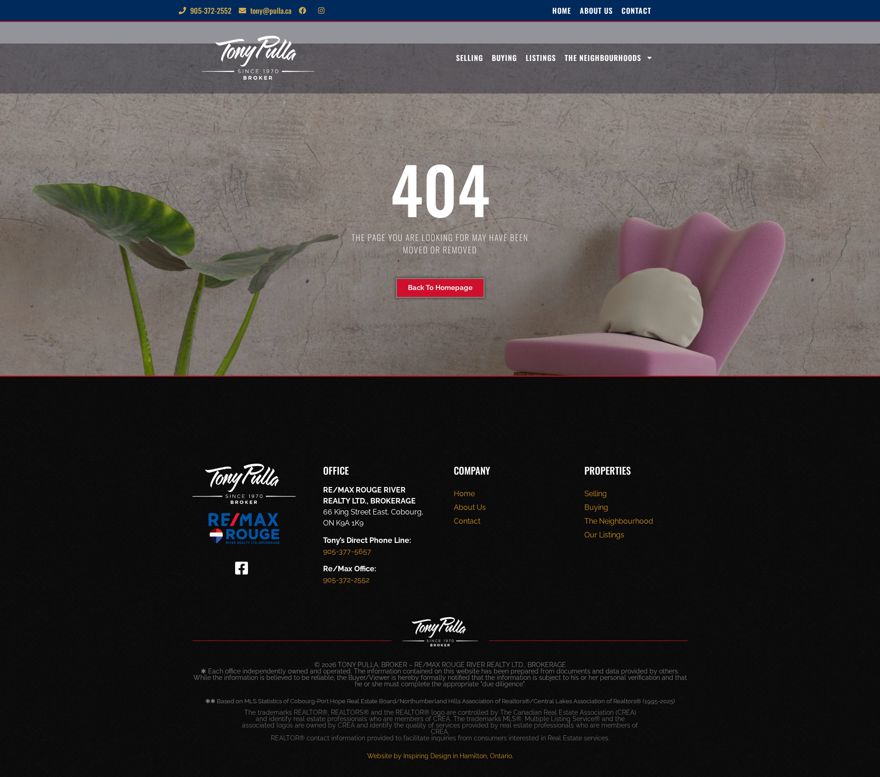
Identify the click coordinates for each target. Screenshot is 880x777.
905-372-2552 (346, 579)
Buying (504, 57)
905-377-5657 (347, 551)
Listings (541, 57)
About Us (596, 10)
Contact (636, 10)
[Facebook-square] (241, 568)
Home (561, 10)
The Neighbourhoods (603, 57)
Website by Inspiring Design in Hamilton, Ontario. (440, 756)
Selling (469, 57)
